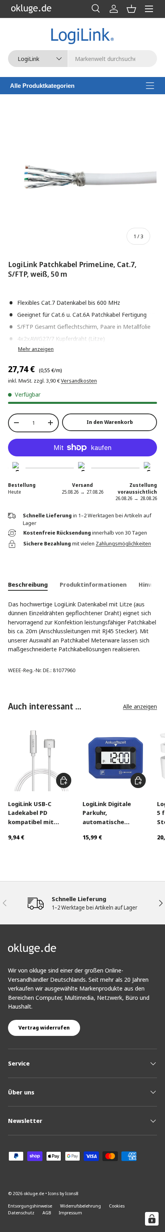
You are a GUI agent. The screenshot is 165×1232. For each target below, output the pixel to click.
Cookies (117, 1206)
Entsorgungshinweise (30, 1206)
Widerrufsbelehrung (80, 1206)
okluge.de (34, 1193)
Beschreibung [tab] (28, 584)
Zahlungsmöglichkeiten (123, 543)
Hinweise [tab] (152, 584)
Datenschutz (21, 1213)
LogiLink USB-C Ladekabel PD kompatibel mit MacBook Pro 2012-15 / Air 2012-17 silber (40, 813)
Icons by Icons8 (63, 1193)
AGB (46, 1213)
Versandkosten (79, 380)
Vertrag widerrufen (44, 1027)
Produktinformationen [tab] (93, 584)
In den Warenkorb (110, 422)
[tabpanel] (82, 627)
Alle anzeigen (140, 706)
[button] (131, 9)
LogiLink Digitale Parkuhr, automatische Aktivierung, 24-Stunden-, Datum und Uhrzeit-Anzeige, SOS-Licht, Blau (115, 813)
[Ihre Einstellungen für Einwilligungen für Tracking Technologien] (152, 1219)
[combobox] (82, 58)
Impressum (70, 1213)
